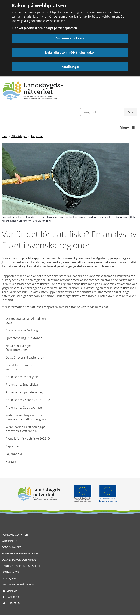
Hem (4, 136)
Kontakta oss (10, 572)
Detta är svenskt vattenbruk (25, 357)
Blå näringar (19, 136)
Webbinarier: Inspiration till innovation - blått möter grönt (26, 417)
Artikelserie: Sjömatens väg (24, 392)
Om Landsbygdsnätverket (18, 584)
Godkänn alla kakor (70, 38)
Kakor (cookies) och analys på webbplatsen (46, 28)
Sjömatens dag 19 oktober (24, 338)
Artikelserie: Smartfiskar (22, 384)
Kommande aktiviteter (16, 534)
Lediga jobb (9, 578)
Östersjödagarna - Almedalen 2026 (26, 321)
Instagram (13, 603)
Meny (127, 127)
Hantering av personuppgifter (21, 565)
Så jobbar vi (14, 454)
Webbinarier (9, 541)
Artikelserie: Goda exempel (24, 407)
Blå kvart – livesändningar (23, 330)
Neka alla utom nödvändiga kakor (70, 52)
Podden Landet (11, 547)
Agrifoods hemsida (95, 307)
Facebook (13, 597)
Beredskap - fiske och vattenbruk (20, 367)
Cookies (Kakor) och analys (19, 559)
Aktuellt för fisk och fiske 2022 (26, 439)
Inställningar (70, 67)
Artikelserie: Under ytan (22, 377)
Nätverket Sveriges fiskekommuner (18, 348)
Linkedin (12, 590)
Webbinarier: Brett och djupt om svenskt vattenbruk (25, 429)
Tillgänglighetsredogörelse (20, 553)
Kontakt (11, 462)
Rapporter (37, 136)
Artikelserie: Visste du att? (23, 400)
